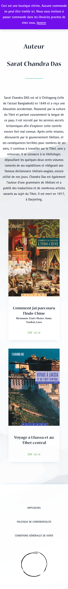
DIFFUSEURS (34, 508)
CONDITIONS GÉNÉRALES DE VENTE (34, 536)
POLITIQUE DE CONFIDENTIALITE (34, 522)
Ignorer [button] (41, 23)
